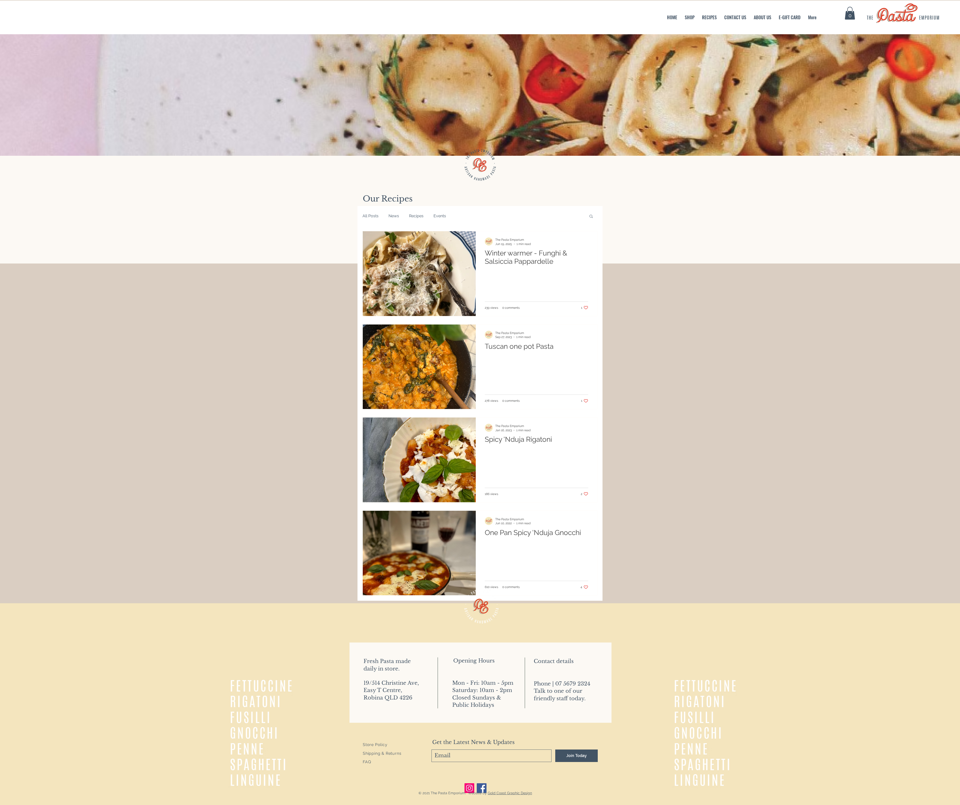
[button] (849, 13)
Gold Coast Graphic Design (510, 793)
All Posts (370, 216)
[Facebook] (481, 788)
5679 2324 (576, 683)
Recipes (416, 216)
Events (440, 216)
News (393, 216)
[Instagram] (469, 788)
